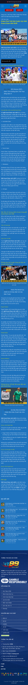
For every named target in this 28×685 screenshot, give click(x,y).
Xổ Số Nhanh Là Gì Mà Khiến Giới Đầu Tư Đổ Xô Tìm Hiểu (15, 504)
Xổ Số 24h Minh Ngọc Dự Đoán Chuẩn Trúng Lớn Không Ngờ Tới (15, 534)
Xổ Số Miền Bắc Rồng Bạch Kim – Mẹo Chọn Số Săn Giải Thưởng (15, 528)
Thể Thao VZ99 (11, 14)
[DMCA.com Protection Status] (5, 635)
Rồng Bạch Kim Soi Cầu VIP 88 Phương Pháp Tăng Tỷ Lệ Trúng (15, 522)
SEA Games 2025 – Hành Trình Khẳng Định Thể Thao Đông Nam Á (14, 91)
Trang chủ (3, 14)
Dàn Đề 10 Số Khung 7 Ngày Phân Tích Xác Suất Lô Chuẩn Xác (15, 516)
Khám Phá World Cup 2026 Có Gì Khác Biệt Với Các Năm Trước (14, 292)
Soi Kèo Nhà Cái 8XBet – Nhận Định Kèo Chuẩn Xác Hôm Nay (14, 412)
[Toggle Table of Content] (13, 61)
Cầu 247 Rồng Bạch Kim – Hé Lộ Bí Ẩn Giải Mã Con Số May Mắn (16, 510)
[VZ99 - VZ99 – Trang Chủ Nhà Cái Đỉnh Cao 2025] (14, 6)
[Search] (25, 6)
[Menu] (2, 6)
